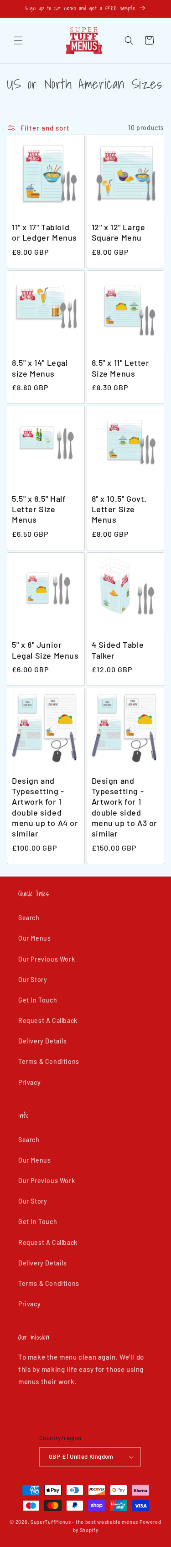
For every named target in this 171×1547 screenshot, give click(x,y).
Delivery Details (42, 1041)
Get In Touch (37, 1000)
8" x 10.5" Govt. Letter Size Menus (119, 509)
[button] (18, 40)
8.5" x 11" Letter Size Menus (121, 368)
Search (29, 918)
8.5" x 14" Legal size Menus (40, 368)
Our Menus (34, 938)
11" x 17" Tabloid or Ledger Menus (44, 232)
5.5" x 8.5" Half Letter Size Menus (39, 509)
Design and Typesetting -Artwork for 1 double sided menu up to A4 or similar (45, 807)
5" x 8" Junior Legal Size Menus (45, 650)
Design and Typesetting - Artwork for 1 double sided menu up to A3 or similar (125, 807)
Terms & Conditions (48, 1061)
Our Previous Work (46, 959)
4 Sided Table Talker (118, 650)
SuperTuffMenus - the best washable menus (84, 1522)
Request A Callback (48, 1020)
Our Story (32, 979)
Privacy (29, 1082)
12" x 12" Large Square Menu (118, 232)
